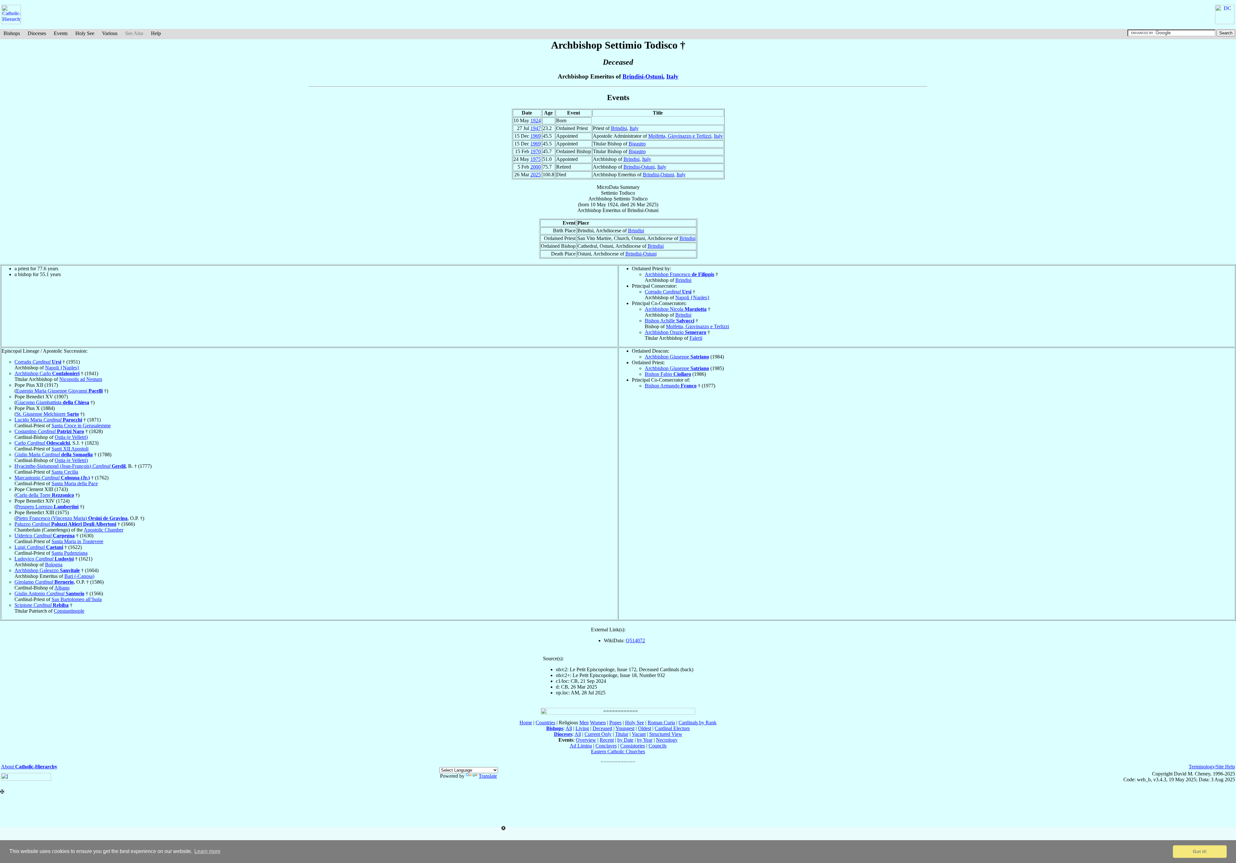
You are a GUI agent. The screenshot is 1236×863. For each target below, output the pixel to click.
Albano (62, 587)
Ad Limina (581, 745)
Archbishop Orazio (675, 332)
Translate (488, 776)
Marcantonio (52, 477)
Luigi (38, 547)
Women (598, 722)
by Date (625, 740)
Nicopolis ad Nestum (80, 379)
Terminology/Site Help (1212, 766)
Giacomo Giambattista (52, 402)
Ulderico (44, 535)
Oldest (644, 728)
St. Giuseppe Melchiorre (47, 414)
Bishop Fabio (668, 374)
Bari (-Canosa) (79, 576)
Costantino (49, 431)
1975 (535, 159)
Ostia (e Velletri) (71, 437)
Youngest (624, 728)
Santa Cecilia (65, 472)
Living (582, 728)
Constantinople (69, 611)
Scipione (41, 605)
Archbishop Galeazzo (47, 570)
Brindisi (619, 128)
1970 (535, 151)
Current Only (598, 734)
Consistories (632, 745)
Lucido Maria (48, 419)
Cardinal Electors (672, 728)
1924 (535, 120)
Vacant (639, 734)
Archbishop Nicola (676, 309)
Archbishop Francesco (679, 274)
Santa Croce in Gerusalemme (81, 425)
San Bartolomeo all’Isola (77, 599)
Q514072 (635, 640)
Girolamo (44, 582)
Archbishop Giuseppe (677, 356)
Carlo (42, 443)
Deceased (602, 728)
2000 (535, 167)
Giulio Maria (53, 454)
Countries (545, 722)
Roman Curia (661, 722)
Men (584, 722)
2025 (535, 174)
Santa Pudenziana (70, 553)
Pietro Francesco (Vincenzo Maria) (71, 518)
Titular (621, 734)
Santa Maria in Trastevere (77, 541)
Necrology (667, 740)
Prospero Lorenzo (47, 506)
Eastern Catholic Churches (618, 751)
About (29, 766)
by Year (644, 740)
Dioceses (37, 33)
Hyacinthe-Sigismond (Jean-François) (70, 466)
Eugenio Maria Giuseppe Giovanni (59, 391)
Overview (586, 740)
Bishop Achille (669, 320)
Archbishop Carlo (47, 373)
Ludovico (44, 558)
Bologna (53, 564)
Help (156, 33)
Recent (607, 740)
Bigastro (637, 143)
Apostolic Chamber (103, 530)
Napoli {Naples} (692, 297)
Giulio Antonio (49, 593)
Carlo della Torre (45, 495)
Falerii (695, 338)
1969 (535, 136)
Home (526, 722)
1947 (535, 128)
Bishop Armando (671, 385)
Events (61, 33)
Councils (658, 745)
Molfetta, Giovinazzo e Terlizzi (679, 136)
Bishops (12, 33)
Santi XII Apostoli (70, 448)
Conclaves (606, 745)
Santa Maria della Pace (75, 483)
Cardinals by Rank (697, 722)
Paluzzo (65, 524)
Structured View (665, 734)
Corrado (668, 291)
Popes (615, 722)
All (569, 728)
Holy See (84, 33)
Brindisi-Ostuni (643, 76)
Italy (672, 76)
